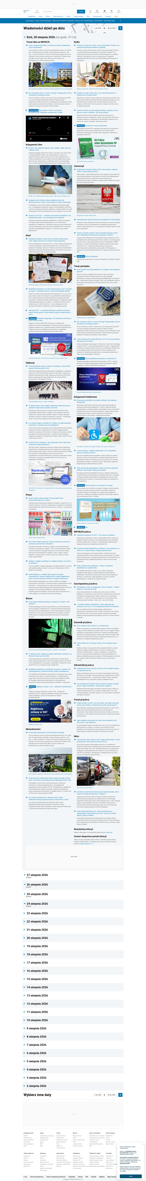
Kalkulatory (76, 1153)
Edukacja (108, 16)
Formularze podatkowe (112, 1164)
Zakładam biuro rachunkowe (97, 1135)
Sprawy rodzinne (61, 1135)
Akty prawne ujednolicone (63, 1164)
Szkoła (42, 1158)
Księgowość (32, 16)
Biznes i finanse (77, 1135)
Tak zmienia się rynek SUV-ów (85, 787)
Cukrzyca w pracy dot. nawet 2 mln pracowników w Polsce (92, 89)
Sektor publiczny (58, 16)
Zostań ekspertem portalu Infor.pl (90, 836)
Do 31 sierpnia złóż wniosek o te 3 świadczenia (93, 626)
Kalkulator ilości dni (78, 1158)
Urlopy (42, 1142)
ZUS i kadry (27, 1142)
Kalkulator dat (76, 1156)
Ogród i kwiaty (110, 1144)
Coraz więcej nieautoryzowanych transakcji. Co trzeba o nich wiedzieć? (48, 649)
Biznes (48, 16)
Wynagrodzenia (44, 1137)
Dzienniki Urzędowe (62, 1160)
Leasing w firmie (77, 1144)
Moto (88, 16)
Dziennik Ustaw (61, 1156)
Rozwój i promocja (28, 1162)
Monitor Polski (60, 1158)
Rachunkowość (28, 1137)
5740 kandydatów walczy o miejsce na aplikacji (41, 401)
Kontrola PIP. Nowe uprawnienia (96, 126)
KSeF (116, 16)
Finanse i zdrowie (77, 1146)
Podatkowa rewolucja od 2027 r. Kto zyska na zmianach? (96, 535)
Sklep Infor (59, 1146)
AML (90, 1146)
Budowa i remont (110, 1142)
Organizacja (27, 1156)
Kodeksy (59, 1166)
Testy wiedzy (43, 1170)
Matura (42, 1166)
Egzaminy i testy (44, 1162)
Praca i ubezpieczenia (79, 1139)
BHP (41, 1144)
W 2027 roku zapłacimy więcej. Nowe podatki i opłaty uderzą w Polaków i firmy (49, 196)
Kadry (40, 16)
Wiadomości (109, 1135)
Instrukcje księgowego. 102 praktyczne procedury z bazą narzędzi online (48, 358)
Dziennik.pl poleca (83, 622)
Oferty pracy (109, 1168)
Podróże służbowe (94, 1162)
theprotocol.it (109, 1166)
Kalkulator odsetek (78, 1162)
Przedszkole (43, 1156)
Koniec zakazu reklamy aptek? (37, 537)
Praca (58, 1144)
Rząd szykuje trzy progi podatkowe (86, 317)
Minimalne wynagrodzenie (96, 1158)
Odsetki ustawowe (94, 1164)
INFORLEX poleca (82, 531)
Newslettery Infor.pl (83, 829)
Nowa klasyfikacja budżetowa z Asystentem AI (100, 358)
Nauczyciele (43, 1160)
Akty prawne (60, 1153)
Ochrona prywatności (37, 1177)
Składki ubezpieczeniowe (96, 1160)
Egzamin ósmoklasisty (46, 1168)
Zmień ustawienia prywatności (56, 1177)
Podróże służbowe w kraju (96, 1156)
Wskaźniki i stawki (94, 1153)
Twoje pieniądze (78, 16)
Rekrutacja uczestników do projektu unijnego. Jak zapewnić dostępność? (96, 446)
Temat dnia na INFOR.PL (38, 41)
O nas (25, 1177)
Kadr (76, 41)
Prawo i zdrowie (61, 1148)
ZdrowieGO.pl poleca (84, 665)
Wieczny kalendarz (91, 256)
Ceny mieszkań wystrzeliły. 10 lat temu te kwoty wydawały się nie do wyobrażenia (50, 89)
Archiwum (108, 1158)
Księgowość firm (34, 144)
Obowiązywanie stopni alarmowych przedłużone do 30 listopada (98, 219)
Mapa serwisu (111, 1177)
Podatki (26, 1135)
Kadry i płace (27, 1164)
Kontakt (93, 1177)
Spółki (74, 1137)
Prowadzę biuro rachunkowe (97, 1137)
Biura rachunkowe (94, 1133)
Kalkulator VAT (77, 1160)
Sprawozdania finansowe (96, 1144)
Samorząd (79, 166)
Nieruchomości (97, 16)
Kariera (80, 1177)
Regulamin (72, 1177)
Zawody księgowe (28, 1144)
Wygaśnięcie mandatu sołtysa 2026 (86, 215)
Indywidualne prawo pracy (47, 1135)
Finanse (108, 1139)
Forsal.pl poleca (81, 699)
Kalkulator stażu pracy (79, 1164)
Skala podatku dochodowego (97, 1166)
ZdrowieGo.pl (109, 1156)
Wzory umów (109, 1162)
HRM (41, 1146)
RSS (87, 1177)
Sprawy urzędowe (61, 1142)
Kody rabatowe (110, 1160)
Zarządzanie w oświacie (46, 1164)
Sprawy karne (60, 1137)
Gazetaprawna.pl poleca (85, 583)
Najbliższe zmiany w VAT (35, 724)
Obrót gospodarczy (29, 1139)
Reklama (102, 1177)
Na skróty (109, 1153)
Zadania (26, 1160)
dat (86, 527)
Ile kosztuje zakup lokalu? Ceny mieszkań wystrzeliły (46, 732)
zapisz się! (109, 832)
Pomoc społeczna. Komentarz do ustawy (99, 485)
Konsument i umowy (62, 1139)
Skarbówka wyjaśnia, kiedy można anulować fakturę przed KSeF (46, 284)
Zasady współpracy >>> (86, 843)
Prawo (68, 16)
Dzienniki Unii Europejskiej (64, 1162)
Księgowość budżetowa (85, 396)
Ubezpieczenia (44, 1139)
